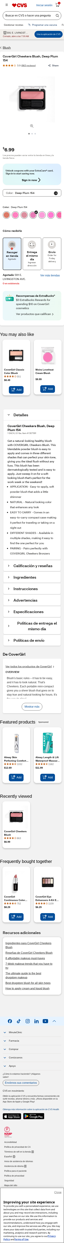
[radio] (6, 216)
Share (55, 65)
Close (57, 1192)
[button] (50, 275)
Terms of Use (21, 1239)
